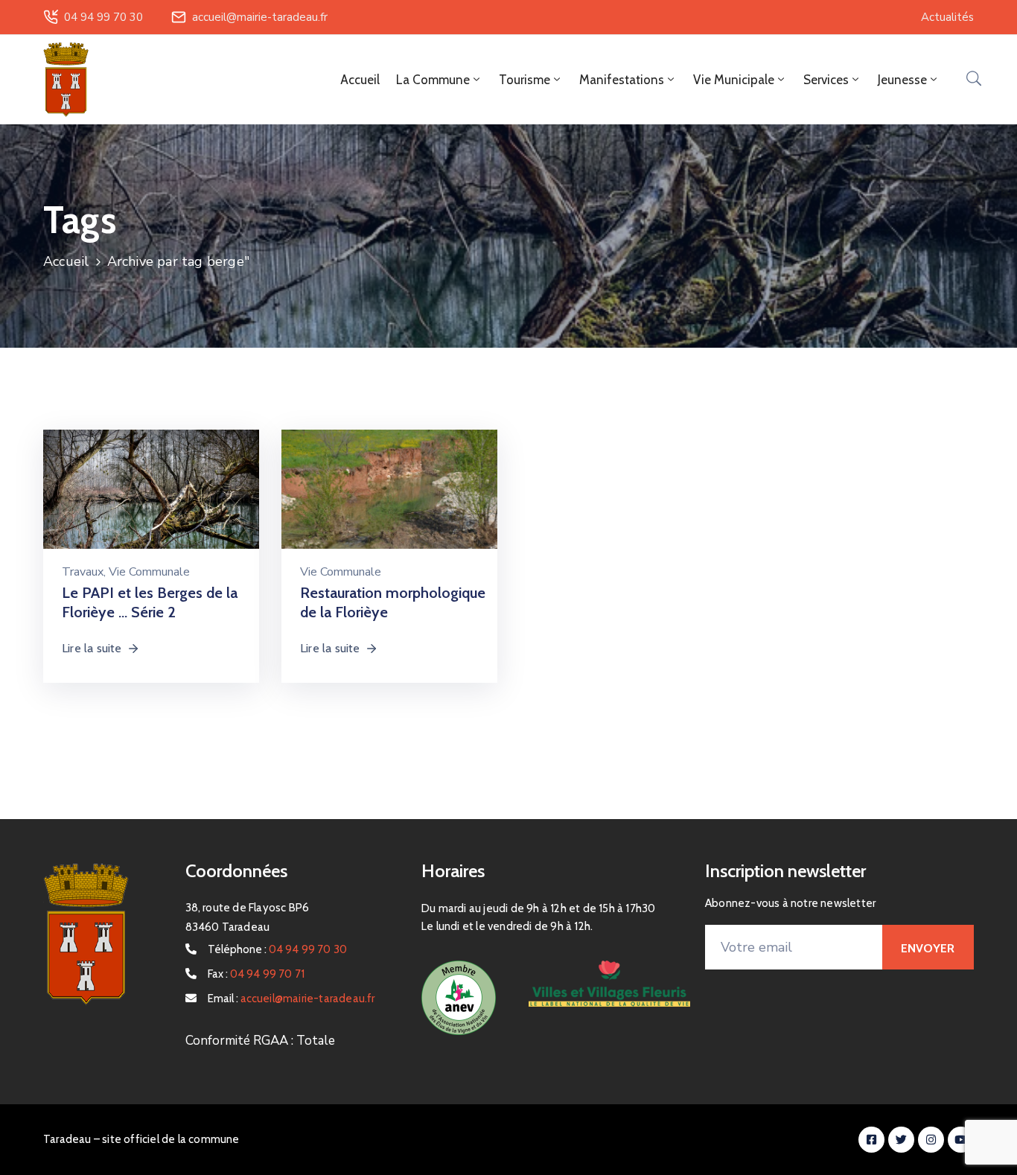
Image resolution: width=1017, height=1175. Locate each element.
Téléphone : (278, 949)
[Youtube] (961, 1140)
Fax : (256, 974)
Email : (291, 998)
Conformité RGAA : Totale (260, 1040)
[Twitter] (901, 1140)
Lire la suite (92, 648)
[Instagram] (931, 1140)
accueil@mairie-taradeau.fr (260, 17)
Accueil (360, 79)
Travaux (82, 572)
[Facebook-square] (871, 1140)
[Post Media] (151, 501)
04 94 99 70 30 (103, 17)
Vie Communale (149, 572)
